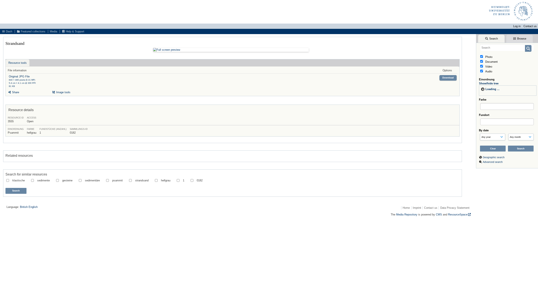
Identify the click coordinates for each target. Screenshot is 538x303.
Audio (488, 71)
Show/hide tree (488, 83)
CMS (439, 214)
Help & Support (74, 31)
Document (491, 61)
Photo (488, 56)
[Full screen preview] (230, 50)
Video (488, 66)
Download (448, 77)
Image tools (62, 92)
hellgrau (165, 180)
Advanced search (493, 162)
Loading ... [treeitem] (492, 89)
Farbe (482, 99)
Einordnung (486, 79)
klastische (18, 180)
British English (29, 207)
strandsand (142, 180)
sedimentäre (92, 180)
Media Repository (406, 214)
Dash (8, 31)
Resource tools (17, 62)
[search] (507, 47)
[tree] (507, 90)
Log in (517, 26)
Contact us (530, 26)
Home (406, 207)
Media (53, 31)
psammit (117, 180)
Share (15, 92)
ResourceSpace (457, 214)
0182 (200, 180)
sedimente (43, 180)
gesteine (67, 180)
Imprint (417, 207)
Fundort (484, 115)
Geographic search (494, 157)
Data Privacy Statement (454, 207)
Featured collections (32, 31)
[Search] (528, 48)
